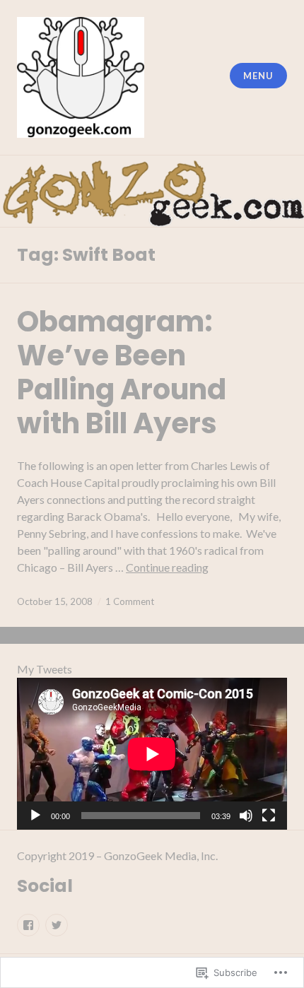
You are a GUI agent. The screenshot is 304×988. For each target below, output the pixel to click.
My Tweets (44, 669)
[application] (152, 754)
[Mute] (246, 815)
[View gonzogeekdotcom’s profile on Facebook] (28, 925)
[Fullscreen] (269, 815)
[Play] (35, 815)
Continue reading (167, 567)
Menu (258, 75)
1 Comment (129, 601)
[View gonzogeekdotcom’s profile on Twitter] (56, 925)
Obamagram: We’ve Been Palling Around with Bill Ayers (121, 372)
